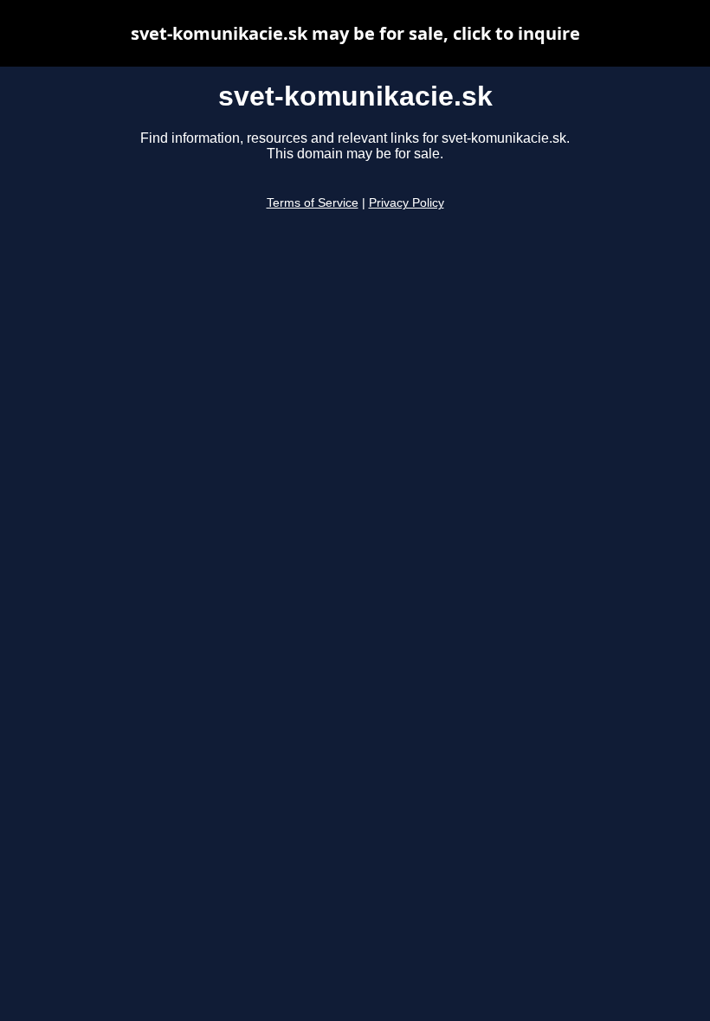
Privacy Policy (406, 202)
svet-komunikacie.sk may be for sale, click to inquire (355, 33)
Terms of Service (312, 202)
